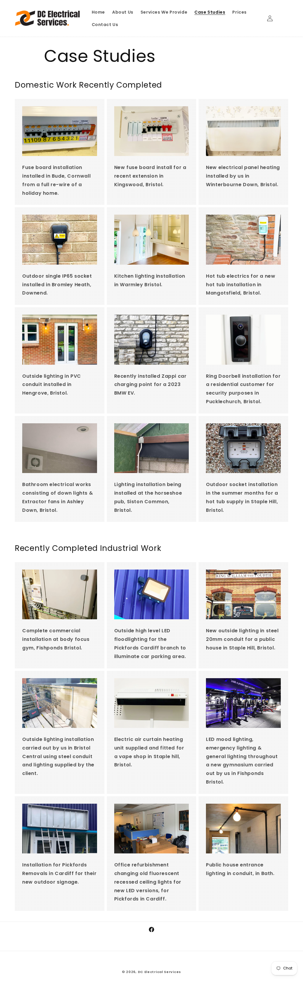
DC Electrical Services (159, 971)
